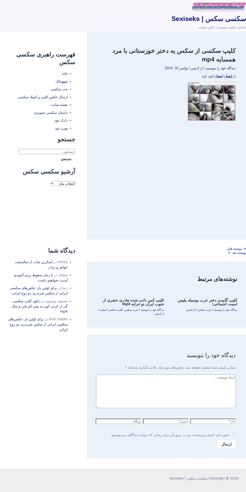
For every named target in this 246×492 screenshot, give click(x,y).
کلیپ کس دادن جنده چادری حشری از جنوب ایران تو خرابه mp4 (133, 302)
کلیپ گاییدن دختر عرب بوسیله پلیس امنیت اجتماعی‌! (207, 302)
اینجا (228, 76)
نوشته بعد (237, 253)
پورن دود (61, 128)
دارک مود (61, 120)
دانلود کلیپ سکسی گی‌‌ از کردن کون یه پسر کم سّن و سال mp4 (40, 306)
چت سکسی (59, 89)
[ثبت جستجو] (13, 151)
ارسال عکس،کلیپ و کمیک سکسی (43, 97)
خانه (65, 73)
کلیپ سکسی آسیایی (111, 309)
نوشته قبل (236, 249)
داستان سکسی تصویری (51, 112)
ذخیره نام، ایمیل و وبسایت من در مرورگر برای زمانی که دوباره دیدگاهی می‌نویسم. (170, 435)
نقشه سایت (59, 105)
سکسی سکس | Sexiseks (208, 18)
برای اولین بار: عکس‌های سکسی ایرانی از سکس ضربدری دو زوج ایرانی (38, 324)
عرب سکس (204, 309)
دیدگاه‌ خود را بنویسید (221, 68)
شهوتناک (62, 81)
